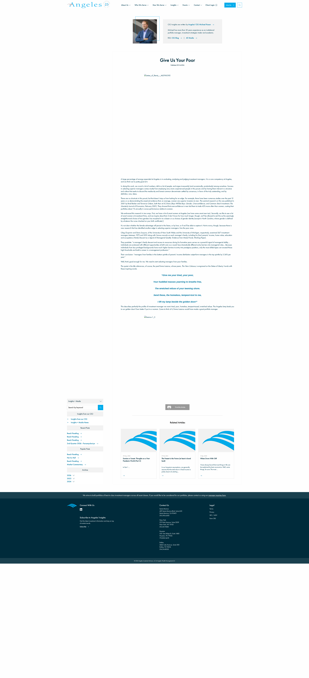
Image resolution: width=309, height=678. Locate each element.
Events (185, 5)
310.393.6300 (164, 515)
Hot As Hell (71, 457)
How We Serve (158, 5)
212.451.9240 (164, 527)
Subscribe (228, 5)
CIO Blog (175, 38)
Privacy (212, 512)
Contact (197, 5)
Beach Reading (73, 433)
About (124, 5)
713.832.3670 (164, 538)
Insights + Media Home (80, 422)
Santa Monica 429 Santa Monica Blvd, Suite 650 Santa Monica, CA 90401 (170, 511)
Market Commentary (75, 464)
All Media (190, 38)
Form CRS (213, 518)
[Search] (100, 407)
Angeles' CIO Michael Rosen (199, 24)
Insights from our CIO (79, 419)
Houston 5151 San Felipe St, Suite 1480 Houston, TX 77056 (169, 533)
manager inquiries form (217, 495)
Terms (211, 509)
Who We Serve (140, 5)
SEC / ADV (213, 515)
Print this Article (180, 407)
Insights (173, 5)
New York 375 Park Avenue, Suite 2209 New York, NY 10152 (169, 522)
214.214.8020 (164, 549)
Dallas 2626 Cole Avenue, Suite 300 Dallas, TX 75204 (169, 544)
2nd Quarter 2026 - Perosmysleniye (81, 443)
